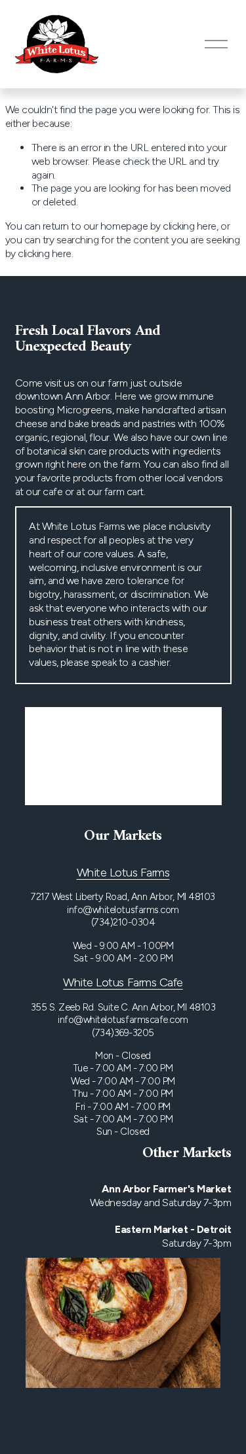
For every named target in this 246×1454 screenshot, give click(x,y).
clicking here (189, 226)
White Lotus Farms (123, 872)
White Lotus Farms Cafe (122, 982)
